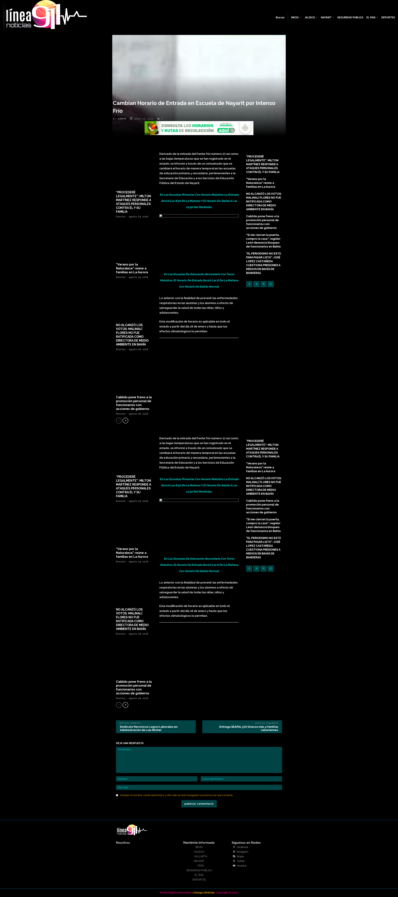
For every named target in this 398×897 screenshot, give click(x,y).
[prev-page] (119, 420)
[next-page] (125, 420)
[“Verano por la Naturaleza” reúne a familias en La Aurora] (134, 241)
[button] (280, 17)
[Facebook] (249, 284)
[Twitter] (256, 284)
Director (121, 216)
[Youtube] (234, 865)
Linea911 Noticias (204, 892)
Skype (240, 856)
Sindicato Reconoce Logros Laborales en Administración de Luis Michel (149, 728)
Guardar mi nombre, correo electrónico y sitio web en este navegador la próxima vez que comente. (176, 795)
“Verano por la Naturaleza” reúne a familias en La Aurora (132, 268)
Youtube (241, 866)
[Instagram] (234, 851)
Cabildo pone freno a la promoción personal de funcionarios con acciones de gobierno (134, 403)
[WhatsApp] (271, 284)
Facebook (242, 847)
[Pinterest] (263, 284)
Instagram (242, 852)
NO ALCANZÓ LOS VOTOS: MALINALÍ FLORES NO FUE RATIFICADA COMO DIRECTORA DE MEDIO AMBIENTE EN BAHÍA (132, 334)
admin (122, 118)
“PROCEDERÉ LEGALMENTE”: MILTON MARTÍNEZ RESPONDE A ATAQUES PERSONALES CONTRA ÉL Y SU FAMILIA (133, 201)
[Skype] (234, 856)
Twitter (241, 861)
